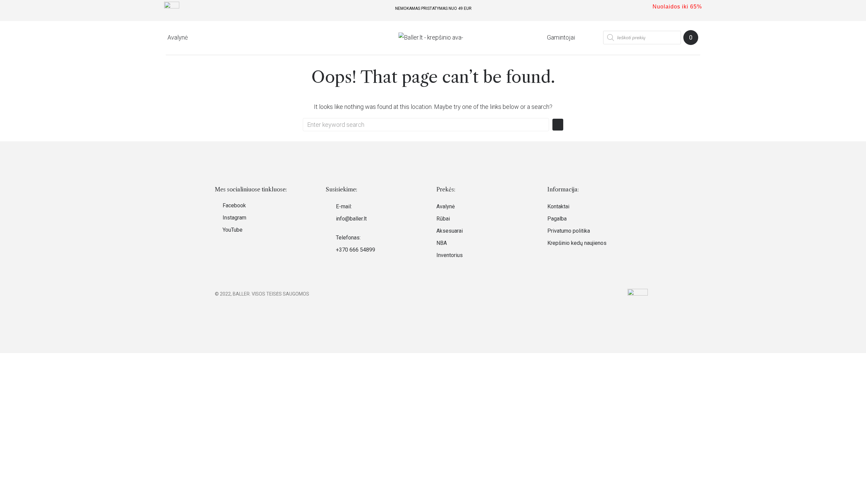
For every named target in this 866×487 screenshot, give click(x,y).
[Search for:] (426, 124)
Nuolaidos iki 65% (677, 6)
